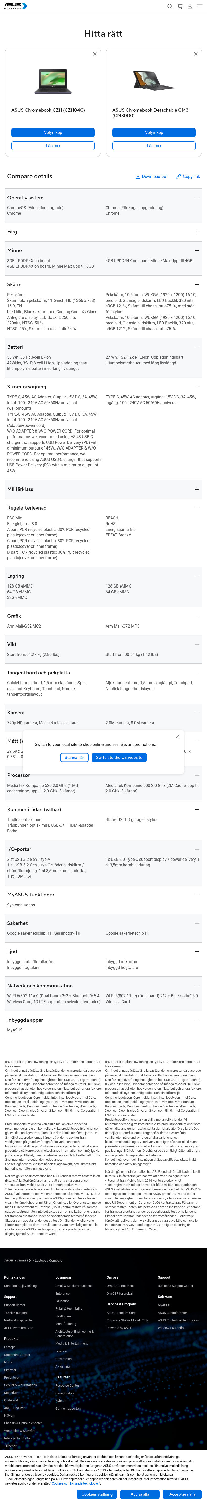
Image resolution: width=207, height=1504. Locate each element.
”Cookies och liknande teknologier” (75, 1483)
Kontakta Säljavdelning (20, 1286)
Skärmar (10, 1370)
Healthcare (63, 1316)
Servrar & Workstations (20, 1385)
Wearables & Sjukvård (19, 1431)
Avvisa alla (140, 1494)
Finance (61, 1351)
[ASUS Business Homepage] (15, 6)
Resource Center (67, 1386)
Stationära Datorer (17, 1355)
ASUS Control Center (172, 1313)
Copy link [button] (191, 176)
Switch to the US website (119, 757)
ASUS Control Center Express (178, 1320)
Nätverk (9, 1415)
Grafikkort (11, 1400)
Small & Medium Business (74, 1286)
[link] (53, 145)
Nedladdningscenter (18, 1320)
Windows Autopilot (171, 1328)
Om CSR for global (120, 1293)
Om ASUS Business (121, 1286)
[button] (170, 6)
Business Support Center (175, 1286)
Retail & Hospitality (68, 1309)
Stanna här (74, 757)
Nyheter (60, 1401)
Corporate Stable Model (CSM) (128, 1320)
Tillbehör (10, 1446)
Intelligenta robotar (17, 1438)
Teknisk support (15, 1313)
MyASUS (164, 1305)
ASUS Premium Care (18, 1328)
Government (64, 1359)
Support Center (14, 1305)
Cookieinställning (97, 1494)
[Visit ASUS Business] (18, 1260)
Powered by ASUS (119, 1328)
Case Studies (64, 1393)
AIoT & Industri (14, 1408)
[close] (178, 736)
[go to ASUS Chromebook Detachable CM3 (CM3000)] (154, 81)
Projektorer (12, 1377)
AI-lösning (62, 1366)
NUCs (8, 1362)
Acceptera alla (182, 1494)
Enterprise (62, 1293)
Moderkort (11, 1393)
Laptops (10, 1347)
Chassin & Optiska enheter (23, 1423)
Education (62, 1301)
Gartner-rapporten (68, 1408)
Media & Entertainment (71, 1343)
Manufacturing (65, 1324)
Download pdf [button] (155, 176)
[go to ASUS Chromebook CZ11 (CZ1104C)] (53, 81)
